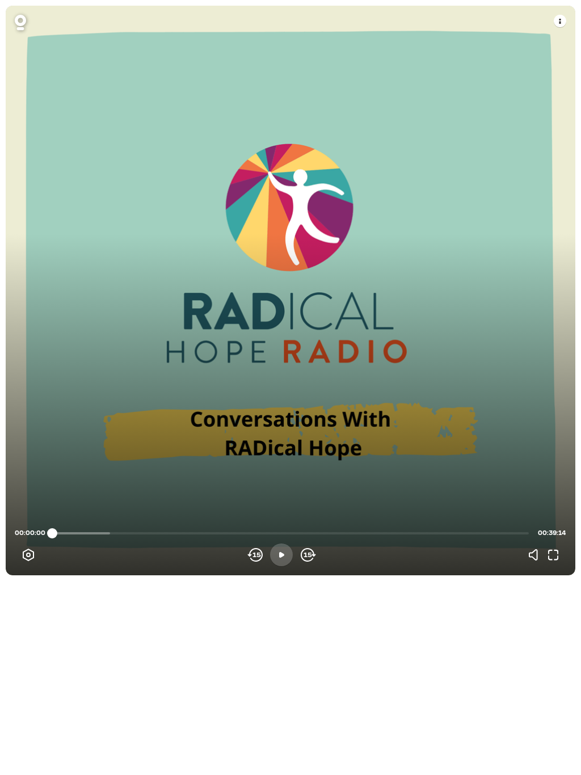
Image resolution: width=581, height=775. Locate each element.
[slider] (52, 533)
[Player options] (28, 555)
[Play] (281, 555)
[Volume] (536, 555)
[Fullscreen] (553, 555)
